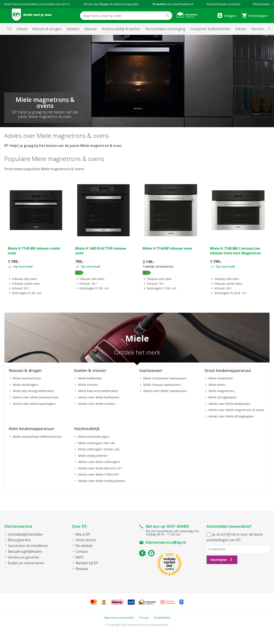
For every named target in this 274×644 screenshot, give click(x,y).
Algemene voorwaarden (119, 617)
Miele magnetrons (221, 391)
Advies (240, 29)
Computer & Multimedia (210, 29)
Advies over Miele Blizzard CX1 (100, 468)
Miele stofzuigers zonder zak (98, 449)
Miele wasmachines (27, 378)
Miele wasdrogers (25, 385)
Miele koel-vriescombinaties (98, 391)
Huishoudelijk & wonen (121, 29)
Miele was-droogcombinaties (33, 391)
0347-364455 (177, 526)
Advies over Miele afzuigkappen (231, 416)
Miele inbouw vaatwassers (162, 385)
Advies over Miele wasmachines (35, 397)
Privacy (144, 617)
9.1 (68, 4)
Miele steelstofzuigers (94, 437)
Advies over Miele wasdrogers (34, 404)
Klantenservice (18, 526)
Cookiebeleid (161, 617)
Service (258, 29)
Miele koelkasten (90, 378)
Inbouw (91, 29)
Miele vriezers (88, 385)
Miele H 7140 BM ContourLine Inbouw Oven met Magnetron (235, 250)
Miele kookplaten (220, 378)
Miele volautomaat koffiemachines (37, 437)
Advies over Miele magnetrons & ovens (236, 410)
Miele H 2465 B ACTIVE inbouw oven (100, 250)
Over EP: (79, 526)
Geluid (21, 29)
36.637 (8, 4)
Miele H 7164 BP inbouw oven (167, 248)
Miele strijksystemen (93, 456)
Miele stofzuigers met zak (96, 443)
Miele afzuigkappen (222, 397)
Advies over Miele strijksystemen (101, 481)
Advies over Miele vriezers (97, 404)
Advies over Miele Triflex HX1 (98, 474)
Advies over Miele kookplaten (229, 404)
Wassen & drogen (47, 29)
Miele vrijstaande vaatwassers (164, 378)
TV (9, 29)
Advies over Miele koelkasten (98, 397)
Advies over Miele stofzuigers (99, 462)
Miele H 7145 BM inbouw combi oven (34, 250)
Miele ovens (217, 385)
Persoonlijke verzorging (165, 29)
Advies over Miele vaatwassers (165, 391)
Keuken (73, 29)
